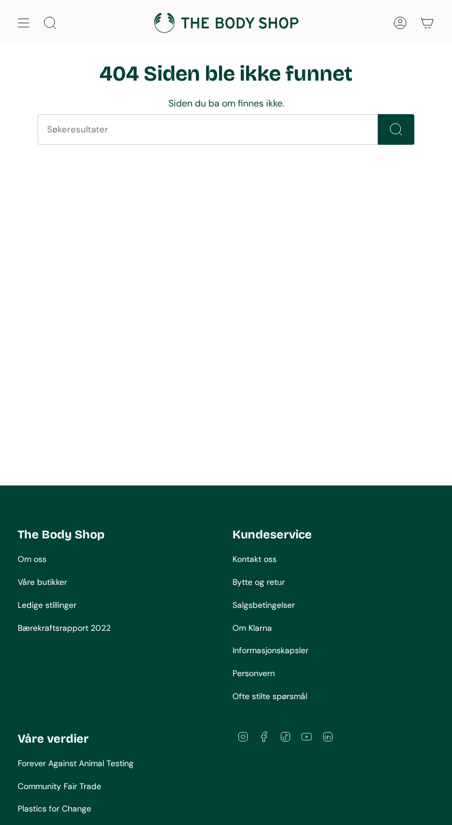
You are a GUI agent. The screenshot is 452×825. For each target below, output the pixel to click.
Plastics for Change (54, 808)
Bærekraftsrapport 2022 (64, 628)
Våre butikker (42, 582)
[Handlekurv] (427, 22)
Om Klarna (252, 628)
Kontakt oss (254, 559)
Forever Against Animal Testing (76, 763)
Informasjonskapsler (270, 650)
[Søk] (396, 129)
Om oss (32, 559)
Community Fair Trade (59, 786)
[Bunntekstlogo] (62, 502)
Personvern (253, 673)
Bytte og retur (258, 582)
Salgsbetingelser (263, 605)
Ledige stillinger (47, 605)
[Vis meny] (23, 22)
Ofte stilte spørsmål (269, 696)
